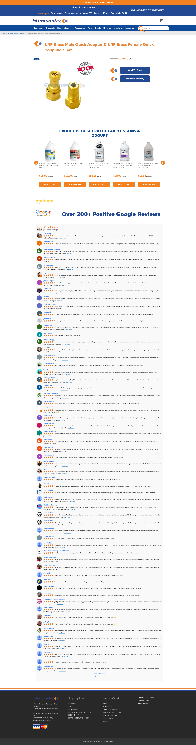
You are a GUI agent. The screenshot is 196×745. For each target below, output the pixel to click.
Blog (105, 722)
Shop (7, 33)
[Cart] (161, 20)
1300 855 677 (139, 10)
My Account (72, 704)
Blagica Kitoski (48, 528)
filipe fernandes (49, 273)
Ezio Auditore (48, 543)
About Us (106, 704)
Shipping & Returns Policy (78, 718)
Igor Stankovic (48, 628)
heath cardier (48, 447)
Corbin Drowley (49, 424)
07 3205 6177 (155, 10)
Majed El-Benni (48, 439)
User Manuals (73, 710)
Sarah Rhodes (48, 636)
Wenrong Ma (48, 666)
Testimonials (108, 719)
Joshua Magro (48, 281)
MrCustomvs (48, 265)
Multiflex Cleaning (50, 505)
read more (63, 238)
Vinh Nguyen (48, 241)
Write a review (99, 677)
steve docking (48, 455)
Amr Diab (46, 573)
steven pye (47, 652)
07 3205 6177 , (48, 718)
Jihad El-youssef (49, 355)
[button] (36, 163)
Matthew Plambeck (50, 393)
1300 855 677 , (38, 718)
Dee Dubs (46, 348)
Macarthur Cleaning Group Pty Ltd (56, 551)
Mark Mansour (48, 497)
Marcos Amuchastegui (51, 249)
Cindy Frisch (47, 416)
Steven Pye (47, 325)
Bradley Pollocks (49, 378)
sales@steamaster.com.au (41, 720)
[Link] (50, 21)
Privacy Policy (144, 703)
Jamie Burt (47, 296)
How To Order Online (111, 716)
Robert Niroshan (49, 477)
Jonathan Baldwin (49, 304)
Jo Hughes (47, 615)
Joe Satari (47, 319)
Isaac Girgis (47, 333)
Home (4, 33)
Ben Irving (47, 234)
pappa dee (47, 289)
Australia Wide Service (112, 713)
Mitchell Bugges (49, 340)
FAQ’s (70, 707)
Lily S (45, 469)
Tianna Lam (47, 386)
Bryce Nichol (48, 513)
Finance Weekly (135, 78)
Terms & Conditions (146, 697)
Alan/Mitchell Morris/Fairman (54, 600)
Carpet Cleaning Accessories (17, 33)
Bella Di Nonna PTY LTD (52, 586)
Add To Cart (135, 70)
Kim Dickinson (48, 401)
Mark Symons (48, 607)
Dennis (45, 408)
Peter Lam (47, 593)
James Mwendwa (49, 557)
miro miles (47, 660)
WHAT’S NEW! (107, 707)
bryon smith (47, 312)
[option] (65, 87)
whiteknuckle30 (49, 257)
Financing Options (110, 710)
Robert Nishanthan (50, 431)
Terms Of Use (143, 700)
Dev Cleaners (48, 490)
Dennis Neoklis (48, 536)
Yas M (45, 370)
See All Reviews (99, 674)
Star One (46, 580)
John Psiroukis (48, 363)
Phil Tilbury (47, 484)
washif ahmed (48, 462)
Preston (46, 644)
